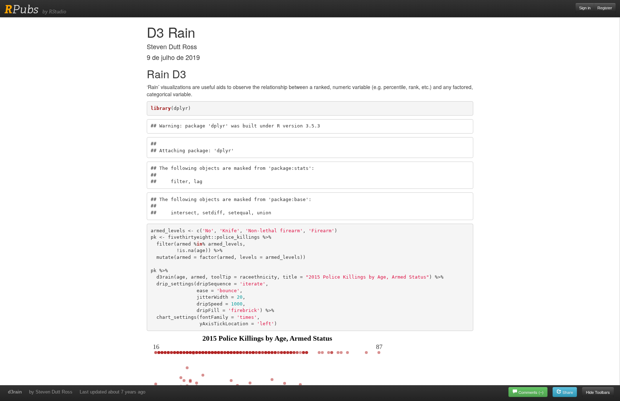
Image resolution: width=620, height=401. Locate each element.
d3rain (15, 392)
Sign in (585, 8)
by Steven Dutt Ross (50, 392)
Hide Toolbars (598, 392)
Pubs (21, 9)
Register (604, 8)
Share (567, 392)
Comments (531, 392)
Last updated (112, 392)
